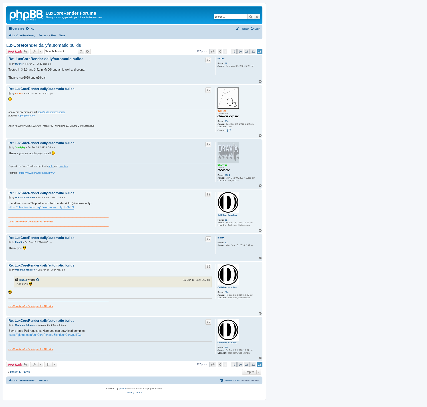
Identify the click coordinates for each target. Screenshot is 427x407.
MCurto (221, 58)
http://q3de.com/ (26, 115)
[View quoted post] (38, 280)
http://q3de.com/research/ (51, 112)
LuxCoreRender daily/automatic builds (43, 45)
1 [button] (225, 51)
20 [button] (240, 51)
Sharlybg (222, 165)
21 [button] (246, 51)
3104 (227, 175)
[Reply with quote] (208, 60)
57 (226, 63)
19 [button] (233, 51)
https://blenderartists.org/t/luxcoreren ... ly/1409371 (41, 207)
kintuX (221, 237)
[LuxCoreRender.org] (26, 14)
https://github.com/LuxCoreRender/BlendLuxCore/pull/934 (45, 334)
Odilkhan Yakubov (227, 215)
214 (227, 220)
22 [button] (253, 51)
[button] (212, 51)
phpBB (122, 388)
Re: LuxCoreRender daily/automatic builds (45, 59)
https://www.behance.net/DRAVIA (37, 172)
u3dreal (222, 111)
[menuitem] (30, 28)
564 (227, 121)
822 (227, 242)
